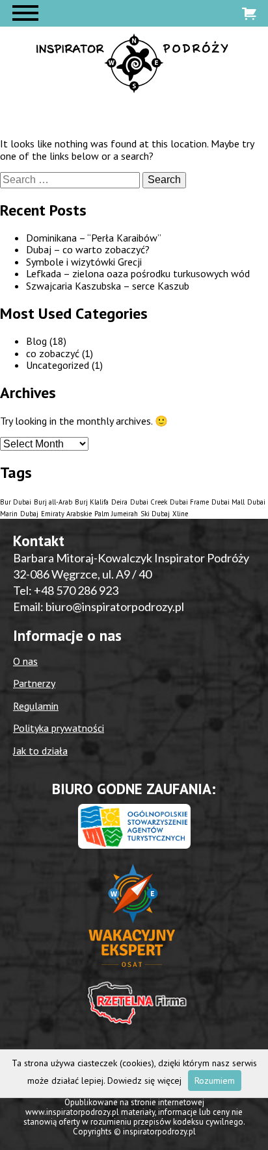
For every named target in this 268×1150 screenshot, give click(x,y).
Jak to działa (40, 750)
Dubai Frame (189, 501)
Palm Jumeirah (116, 513)
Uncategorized (57, 364)
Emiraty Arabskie (66, 513)
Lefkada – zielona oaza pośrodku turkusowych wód (138, 273)
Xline (180, 513)
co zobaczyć (52, 353)
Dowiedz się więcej (144, 1080)
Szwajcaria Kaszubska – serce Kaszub (107, 285)
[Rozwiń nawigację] (25, 13)
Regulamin (36, 705)
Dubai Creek (148, 501)
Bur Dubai (15, 501)
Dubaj (29, 513)
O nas (25, 661)
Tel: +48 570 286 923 (65, 590)
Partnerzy (34, 683)
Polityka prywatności (58, 727)
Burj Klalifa (92, 501)
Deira (119, 501)
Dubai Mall (228, 501)
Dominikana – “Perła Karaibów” (93, 237)
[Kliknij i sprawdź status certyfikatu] (134, 921)
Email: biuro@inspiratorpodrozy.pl (98, 606)
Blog (36, 340)
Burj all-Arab (53, 501)
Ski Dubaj (155, 513)
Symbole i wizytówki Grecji (84, 261)
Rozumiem (214, 1080)
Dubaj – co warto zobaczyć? (88, 249)
